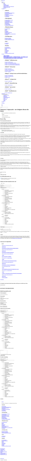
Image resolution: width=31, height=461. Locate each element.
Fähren (6, 49)
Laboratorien (3, 424)
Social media (5, 99)
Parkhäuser (6, 31)
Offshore (6, 52)
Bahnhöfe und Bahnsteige (8, 32)
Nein (6, 232)
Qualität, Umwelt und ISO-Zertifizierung (9, 6)
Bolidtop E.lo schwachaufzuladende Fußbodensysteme (12, 64)
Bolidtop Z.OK (7, 77)
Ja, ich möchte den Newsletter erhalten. (6, 354)
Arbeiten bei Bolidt (6, 5)
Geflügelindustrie (4, 414)
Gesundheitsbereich (7, 28)
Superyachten (7, 50)
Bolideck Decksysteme (8, 68)
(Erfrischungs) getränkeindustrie (9, 25)
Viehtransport (3, 443)
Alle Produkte (16, 57)
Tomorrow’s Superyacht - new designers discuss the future (8, 178)
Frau (3, 183)
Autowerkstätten (7, 16)
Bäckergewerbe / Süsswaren (8, 22)
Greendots (1, 450)
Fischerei (6, 51)
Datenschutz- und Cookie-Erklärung (17, 238)
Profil (4, 3)
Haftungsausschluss (2, 453)
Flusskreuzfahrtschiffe (5, 440)
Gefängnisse (6, 34)
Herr (1, 183)
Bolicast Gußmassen (8, 71)
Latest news (5, 95)
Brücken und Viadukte (8, 38)
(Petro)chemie (7, 14)
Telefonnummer (2, 226)
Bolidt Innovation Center (7, 7)
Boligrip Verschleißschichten (9, 75)
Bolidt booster (5, 96)
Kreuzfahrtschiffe (7, 47)
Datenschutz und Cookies (3, 454)
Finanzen (5, 4)
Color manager (2, 449)
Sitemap (1, 452)
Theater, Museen (7, 33)
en (2, 105)
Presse (4, 98)
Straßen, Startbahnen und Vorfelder (9, 39)
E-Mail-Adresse (2, 227)
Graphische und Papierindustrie (9, 15)
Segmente (3, 8)
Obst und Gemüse (7, 23)
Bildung (6, 29)
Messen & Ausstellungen (7, 97)
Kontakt (3, 101)
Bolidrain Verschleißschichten (9, 76)
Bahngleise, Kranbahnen (5, 432)
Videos (4, 100)
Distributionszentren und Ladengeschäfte (7, 427)
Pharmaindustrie (7, 12)
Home (3, 401)
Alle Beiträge (2, 279)
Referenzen (3, 93)
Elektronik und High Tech (8, 13)
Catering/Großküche (7, 24)
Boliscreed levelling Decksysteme (9, 70)
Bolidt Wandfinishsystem (8, 92)
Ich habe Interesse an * (3, 187)
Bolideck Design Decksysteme (9, 69)
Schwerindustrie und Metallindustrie (6, 407)
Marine (6, 48)
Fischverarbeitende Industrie (8, 21)
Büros (6, 30)
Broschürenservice (2, 448)
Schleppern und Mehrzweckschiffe (9, 53)
